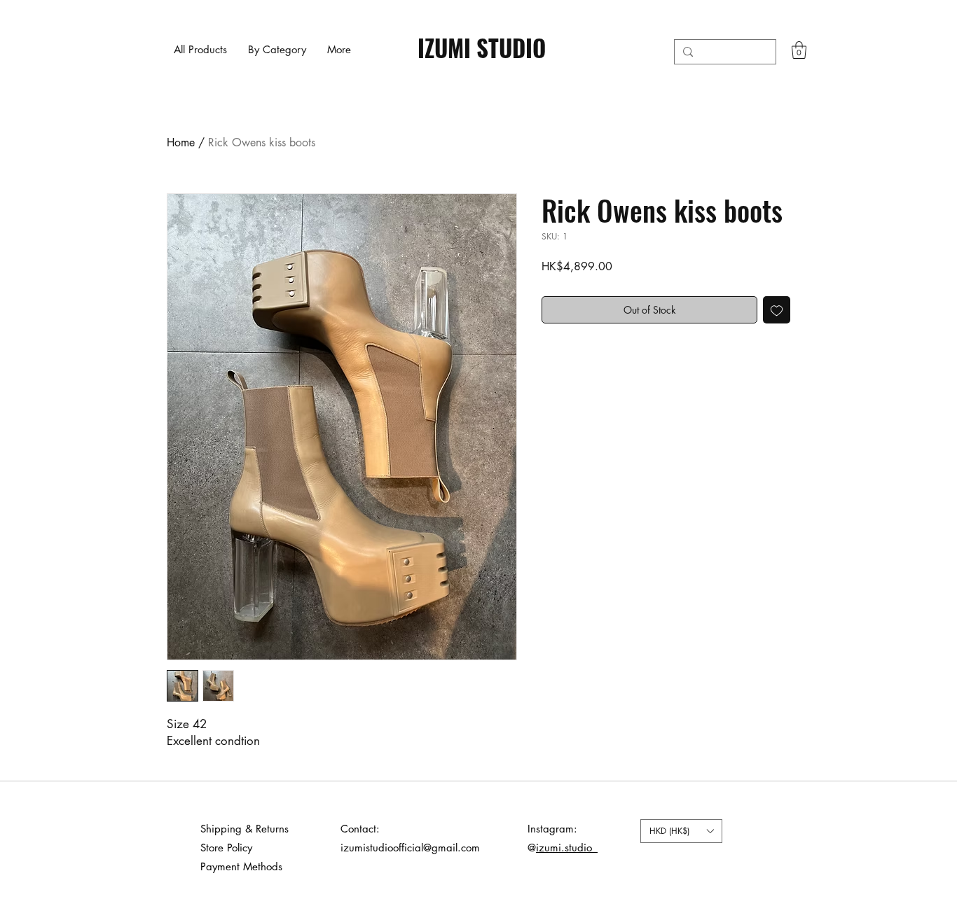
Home (181, 142)
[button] (277, 49)
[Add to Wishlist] (776, 309)
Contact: (360, 828)
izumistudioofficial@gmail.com (410, 847)
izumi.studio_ (567, 847)
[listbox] (681, 831)
